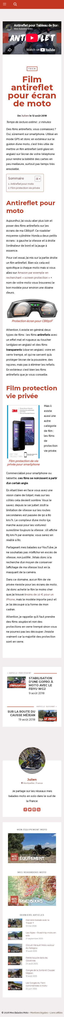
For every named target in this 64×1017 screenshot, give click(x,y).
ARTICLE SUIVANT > (46, 706)
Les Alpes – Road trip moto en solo (41, 934)
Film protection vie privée (25, 187)
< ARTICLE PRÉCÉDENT (19, 673)
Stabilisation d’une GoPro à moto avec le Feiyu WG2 (41, 684)
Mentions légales (39, 1012)
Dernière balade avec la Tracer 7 (37, 921)
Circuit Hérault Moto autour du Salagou (40, 946)
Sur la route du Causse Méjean (21, 713)
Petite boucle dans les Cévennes (36, 959)
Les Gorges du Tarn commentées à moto (36, 984)
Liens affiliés (56, 1012)
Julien (25, 115)
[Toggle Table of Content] (36, 179)
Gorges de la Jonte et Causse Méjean (40, 971)
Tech (32, 69)
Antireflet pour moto (22, 183)
